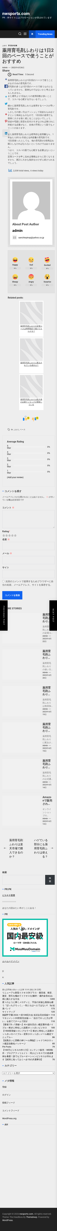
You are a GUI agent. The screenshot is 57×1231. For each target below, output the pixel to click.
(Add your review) (15, 477)
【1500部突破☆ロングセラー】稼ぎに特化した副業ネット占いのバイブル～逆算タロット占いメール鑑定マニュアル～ (28, 1034)
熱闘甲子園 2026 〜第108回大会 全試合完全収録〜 (26, 1015)
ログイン (6, 1095)
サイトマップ (8, 1012)
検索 (4, 872)
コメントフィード (10, 1110)
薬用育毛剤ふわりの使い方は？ (47, 657)
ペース (22, 430)
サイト (5, 567)
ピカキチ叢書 (8, 895)
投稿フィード (8, 1102)
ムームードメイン (10, 961)
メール (7, 553)
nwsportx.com (16, 13)
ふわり (16, 430)
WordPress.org (9, 1118)
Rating (6, 531)
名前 (6, 539)
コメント (8, 507)
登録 (4, 1087)
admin (5, 68)
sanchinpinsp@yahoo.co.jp (31, 237)
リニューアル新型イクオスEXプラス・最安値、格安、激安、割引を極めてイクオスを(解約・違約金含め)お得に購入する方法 (28, 995)
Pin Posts (6, 1047)
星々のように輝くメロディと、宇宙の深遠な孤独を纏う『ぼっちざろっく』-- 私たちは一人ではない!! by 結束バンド (28, 1005)
